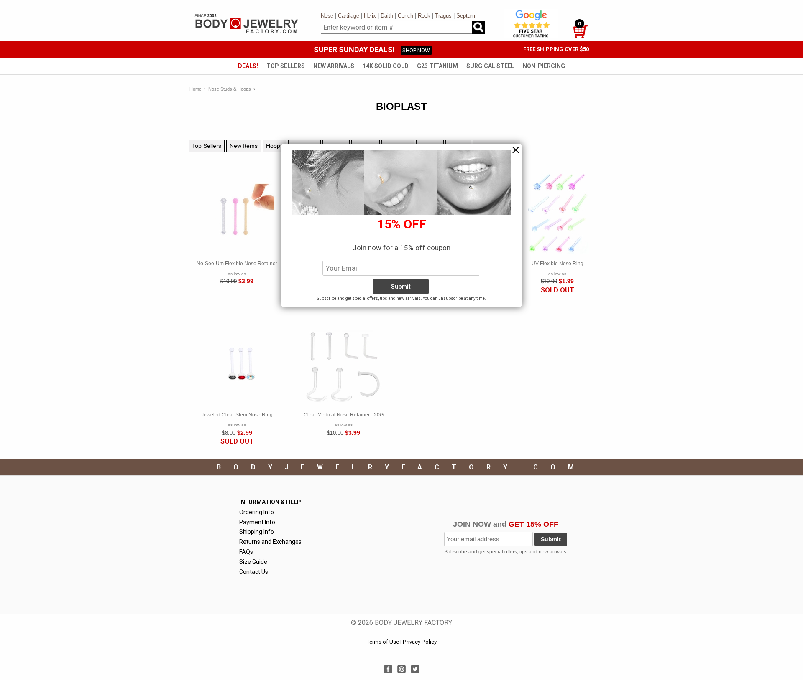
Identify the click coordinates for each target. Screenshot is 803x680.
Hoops (274, 145)
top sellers (285, 66)
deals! (248, 66)
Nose (327, 16)
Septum (465, 16)
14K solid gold (386, 66)
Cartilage (348, 16)
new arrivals (333, 66)
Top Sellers (206, 145)
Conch (405, 16)
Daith (387, 16)
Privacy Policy (420, 642)
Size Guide (253, 561)
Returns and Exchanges (270, 541)
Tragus (443, 16)
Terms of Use (382, 642)
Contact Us (253, 571)
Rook (424, 16)
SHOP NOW (416, 50)
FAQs (246, 551)
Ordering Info (256, 512)
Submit (551, 539)
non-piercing (544, 66)
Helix (370, 16)
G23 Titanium (437, 66)
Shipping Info (256, 531)
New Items (244, 145)
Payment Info (257, 522)
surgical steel (490, 66)
